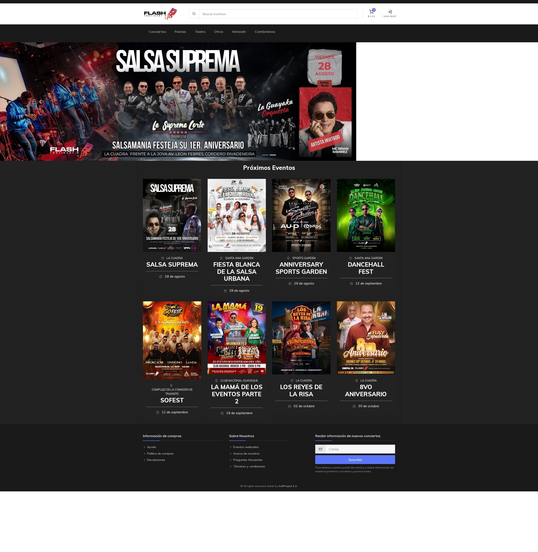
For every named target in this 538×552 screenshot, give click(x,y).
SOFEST (172, 400)
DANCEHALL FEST (366, 268)
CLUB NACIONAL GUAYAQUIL (239, 380)
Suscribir (355, 460)
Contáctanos (265, 31)
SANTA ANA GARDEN (239, 258)
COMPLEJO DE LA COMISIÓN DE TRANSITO (172, 391)
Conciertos (157, 31)
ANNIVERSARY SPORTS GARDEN (301, 268)
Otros (218, 31)
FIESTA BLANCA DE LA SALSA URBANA (236, 271)
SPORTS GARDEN (304, 258)
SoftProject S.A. (288, 486)
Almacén (239, 31)
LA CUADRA (175, 258)
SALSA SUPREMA (172, 264)
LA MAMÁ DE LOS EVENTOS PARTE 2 (236, 394)
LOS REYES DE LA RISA (301, 390)
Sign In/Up (389, 16)
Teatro (200, 31)
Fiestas (180, 31)
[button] (40, 101)
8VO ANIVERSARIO (366, 390)
